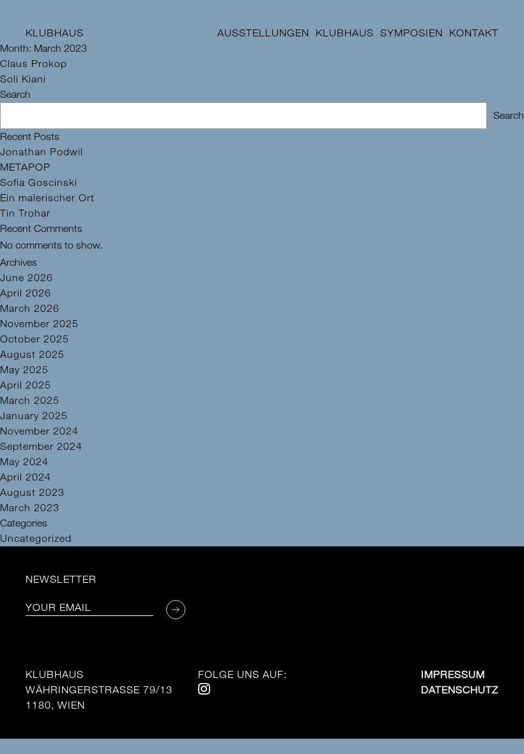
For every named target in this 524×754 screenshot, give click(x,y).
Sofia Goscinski (38, 182)
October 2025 (34, 339)
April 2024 (25, 477)
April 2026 (25, 293)
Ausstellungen (263, 33)
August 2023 (32, 492)
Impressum (453, 674)
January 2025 (34, 416)
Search (15, 94)
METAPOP (25, 167)
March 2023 (29, 508)
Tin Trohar (25, 213)
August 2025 (32, 354)
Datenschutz (459, 690)
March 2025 (29, 400)
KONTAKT (473, 33)
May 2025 (24, 370)
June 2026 (26, 278)
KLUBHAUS (55, 33)
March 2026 (29, 308)
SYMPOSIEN (411, 33)
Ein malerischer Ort (47, 198)
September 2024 (41, 446)
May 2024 (24, 462)
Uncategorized (36, 538)
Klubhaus (345, 33)
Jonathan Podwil (41, 152)
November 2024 (39, 431)
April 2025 (25, 385)
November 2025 (39, 324)
